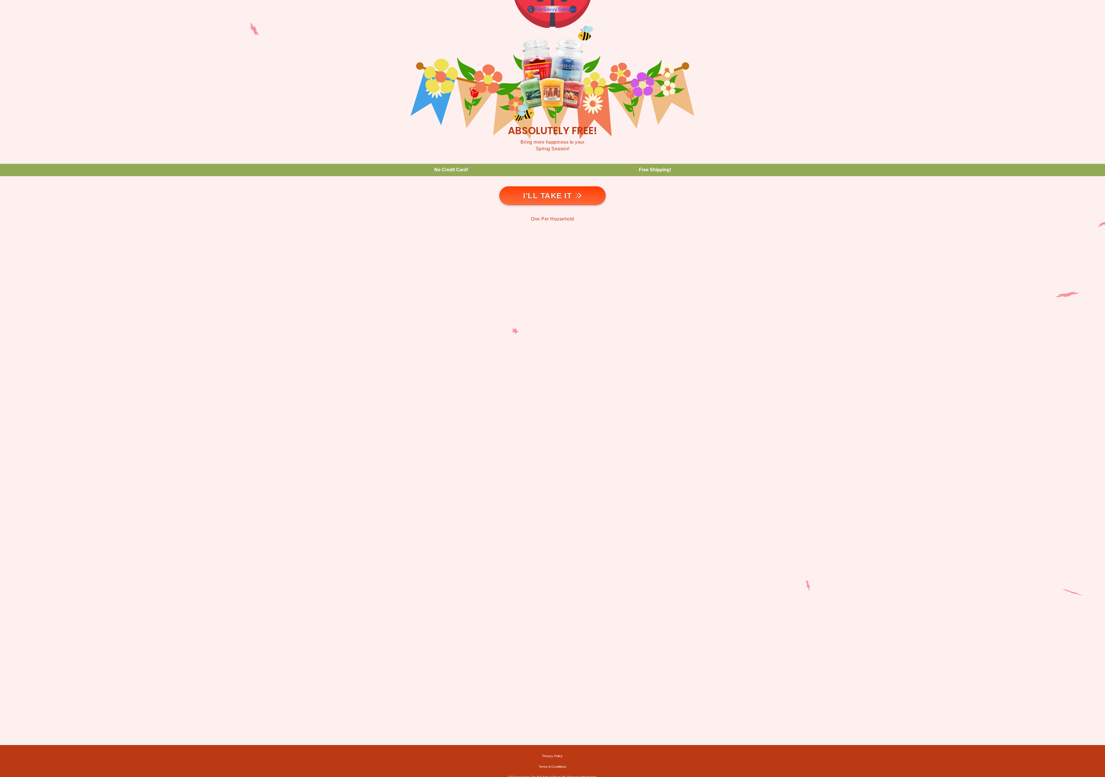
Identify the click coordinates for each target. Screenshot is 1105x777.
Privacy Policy (552, 756)
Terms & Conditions (553, 766)
